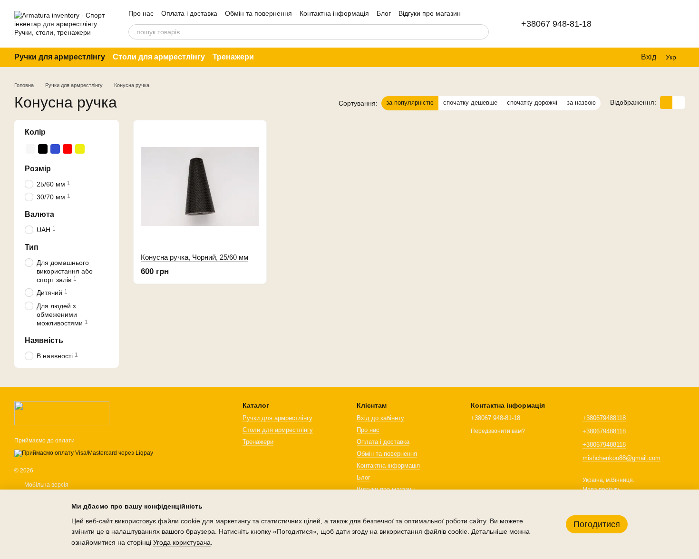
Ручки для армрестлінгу (59, 57)
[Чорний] (43, 148)
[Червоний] (67, 148)
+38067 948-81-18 (556, 24)
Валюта (39, 214)
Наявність (44, 340)
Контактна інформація (334, 13)
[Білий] (30, 148)
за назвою (581, 102)
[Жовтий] (80, 148)
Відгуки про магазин (429, 13)
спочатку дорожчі (532, 102)
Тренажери (233, 57)
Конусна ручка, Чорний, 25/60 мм (194, 257)
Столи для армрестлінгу (159, 57)
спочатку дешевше (470, 102)
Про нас (141, 13)
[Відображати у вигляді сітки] (666, 102)
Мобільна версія (45, 484)
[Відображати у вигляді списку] (678, 102)
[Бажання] (652, 23)
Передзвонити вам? (498, 431)
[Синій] (55, 148)
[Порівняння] (627, 23)
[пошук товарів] (481, 31)
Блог (384, 13)
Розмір (38, 168)
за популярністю (410, 102)
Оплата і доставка (189, 13)
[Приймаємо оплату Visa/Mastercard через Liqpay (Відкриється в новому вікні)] (83, 453)
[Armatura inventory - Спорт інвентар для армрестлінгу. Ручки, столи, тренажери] (61, 413)
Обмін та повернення (258, 13)
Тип (32, 247)
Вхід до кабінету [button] (380, 418)
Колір (35, 132)
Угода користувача (182, 542)
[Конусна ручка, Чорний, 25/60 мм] (200, 186)
